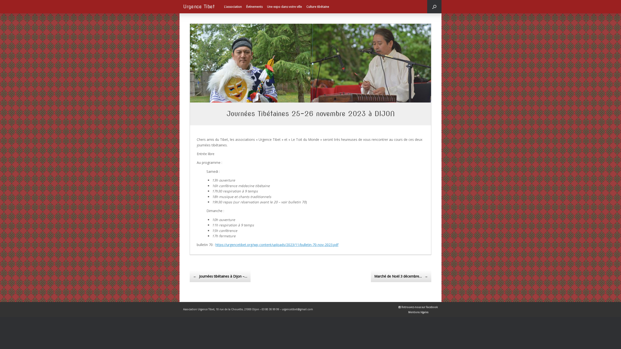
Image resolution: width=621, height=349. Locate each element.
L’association (233, 7)
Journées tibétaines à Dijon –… (220, 276)
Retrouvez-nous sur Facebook (419, 307)
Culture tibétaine (317, 7)
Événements (254, 7)
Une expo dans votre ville (284, 7)
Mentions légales (418, 312)
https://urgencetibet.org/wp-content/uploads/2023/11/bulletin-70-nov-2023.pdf (276, 244)
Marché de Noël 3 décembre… (401, 276)
